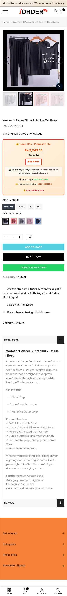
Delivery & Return (13, 322)
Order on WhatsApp (33, 267)
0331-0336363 (41, 179)
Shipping (8, 133)
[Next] (59, 60)
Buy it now (33, 257)
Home (6, 22)
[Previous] (7, 60)
